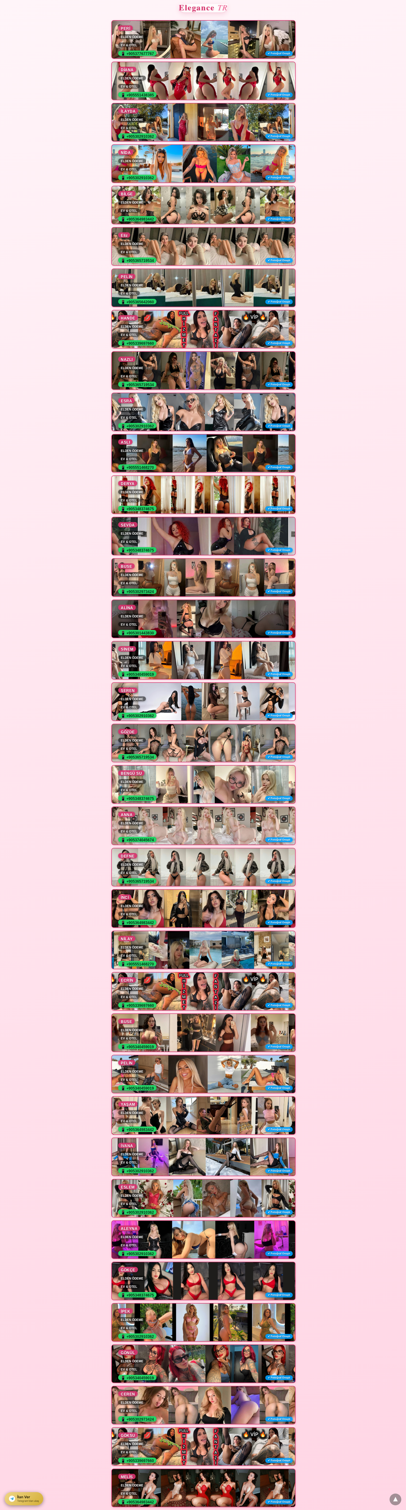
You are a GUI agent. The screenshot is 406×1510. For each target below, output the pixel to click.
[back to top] (395, 1499)
